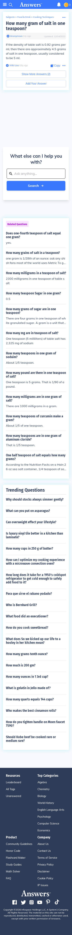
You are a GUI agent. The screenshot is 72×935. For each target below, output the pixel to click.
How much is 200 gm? (20, 665)
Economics (43, 830)
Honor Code (13, 851)
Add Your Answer (36, 83)
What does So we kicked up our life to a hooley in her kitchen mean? (33, 641)
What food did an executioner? (27, 616)
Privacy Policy (45, 864)
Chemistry (43, 789)
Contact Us (44, 851)
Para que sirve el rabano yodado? (29, 594)
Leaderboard (13, 782)
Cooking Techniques (43, 17)
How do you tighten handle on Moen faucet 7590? (35, 724)
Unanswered (13, 796)
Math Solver (13, 871)
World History (45, 803)
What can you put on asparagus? (28, 511)
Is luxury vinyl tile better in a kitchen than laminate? (34, 535)
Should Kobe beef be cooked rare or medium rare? (31, 739)
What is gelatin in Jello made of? (28, 688)
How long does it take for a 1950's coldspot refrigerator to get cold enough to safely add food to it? (36, 578)
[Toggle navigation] (5, 4)
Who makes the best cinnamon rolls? (31, 711)
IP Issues (42, 885)
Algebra (42, 782)
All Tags (10, 789)
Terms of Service (47, 857)
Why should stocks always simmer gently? (35, 499)
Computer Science (48, 823)
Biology (41, 796)
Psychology (44, 816)
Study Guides (14, 864)
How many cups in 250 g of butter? (29, 548)
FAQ (8, 878)
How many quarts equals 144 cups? (30, 699)
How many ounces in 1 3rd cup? (27, 677)
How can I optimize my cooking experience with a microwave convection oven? (35, 562)
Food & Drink (23, 17)
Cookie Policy (45, 878)
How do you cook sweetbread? (27, 628)
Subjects (10, 17)
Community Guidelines (19, 844)
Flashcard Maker (15, 857)
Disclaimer (43, 871)
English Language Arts (50, 809)
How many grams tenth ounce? (27, 654)
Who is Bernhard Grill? (21, 605)
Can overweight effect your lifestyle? (31, 522)
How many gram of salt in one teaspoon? (35, 25)
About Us (43, 844)
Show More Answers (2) (36, 74)
